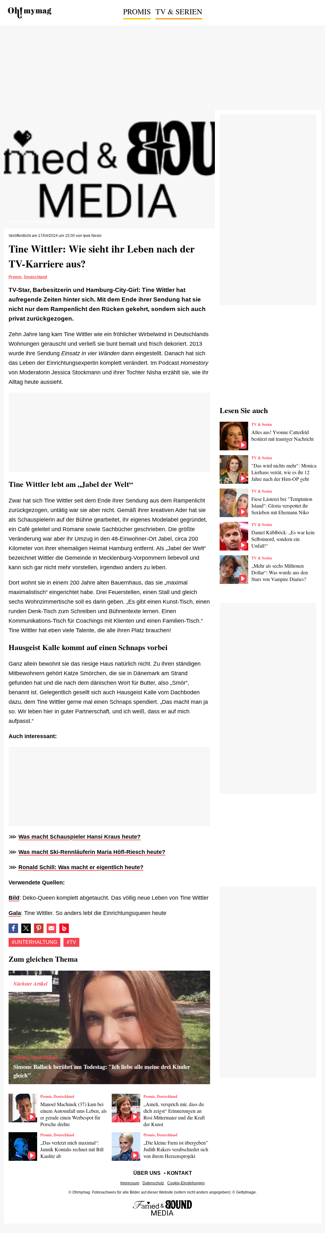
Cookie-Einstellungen (186, 1183)
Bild (14, 898)
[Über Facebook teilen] (13, 928)
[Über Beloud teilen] (64, 928)
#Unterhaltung (34, 942)
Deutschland (35, 277)
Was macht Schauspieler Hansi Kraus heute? (79, 837)
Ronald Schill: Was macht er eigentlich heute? (80, 867)
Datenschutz (153, 1183)
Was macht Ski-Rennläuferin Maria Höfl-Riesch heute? (91, 852)
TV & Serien (179, 11)
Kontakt (179, 1173)
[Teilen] (38, 928)
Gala (15, 913)
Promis (137, 11)
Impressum (129, 1183)
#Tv (71, 942)
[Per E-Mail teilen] (51, 928)
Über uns (147, 1173)
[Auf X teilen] (26, 928)
